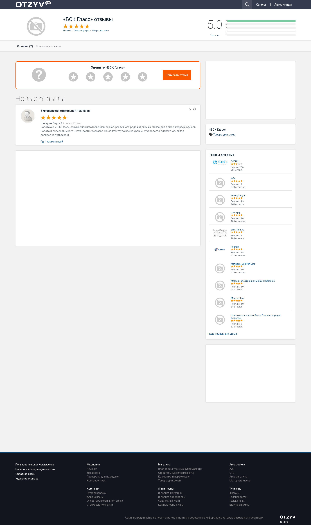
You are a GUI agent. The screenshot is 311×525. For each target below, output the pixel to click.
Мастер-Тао (237, 298)
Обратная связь (25, 474)
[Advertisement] (108, 198)
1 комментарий (53, 141)
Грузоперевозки (96, 493)
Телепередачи (238, 497)
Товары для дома (224, 134)
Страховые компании (100, 504)
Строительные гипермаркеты (176, 472)
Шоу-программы (239, 504)
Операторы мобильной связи (105, 500)
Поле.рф (235, 212)
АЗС (231, 468)
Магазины (164, 464)
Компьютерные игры (170, 504)
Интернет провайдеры (171, 497)
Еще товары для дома (223, 333)
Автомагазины (238, 476)
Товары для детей (169, 480)
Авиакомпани (95, 497)
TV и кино (235, 488)
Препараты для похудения (103, 476)
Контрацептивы (96, 480)
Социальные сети (169, 500)
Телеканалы (236, 500)
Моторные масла (240, 480)
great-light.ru (237, 229)
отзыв (214, 35)
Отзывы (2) (25, 46)
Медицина (93, 464)
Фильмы (234, 493)
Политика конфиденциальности (35, 469)
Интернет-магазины (170, 493)
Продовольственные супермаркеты (180, 468)
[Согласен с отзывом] (194, 109)
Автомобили (237, 464)
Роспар (235, 246)
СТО (232, 472)
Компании (93, 488)
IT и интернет (166, 488)
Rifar (233, 178)
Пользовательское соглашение (34, 464)
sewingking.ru (238, 195)
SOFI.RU (235, 161)
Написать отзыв (177, 75)
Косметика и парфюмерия (174, 476)
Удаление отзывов (27, 478)
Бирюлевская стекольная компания (66, 110)
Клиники (92, 468)
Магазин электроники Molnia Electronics (253, 281)
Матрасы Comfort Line (243, 263)
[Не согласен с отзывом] (190, 109)
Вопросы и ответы (48, 46)
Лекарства (93, 472)
